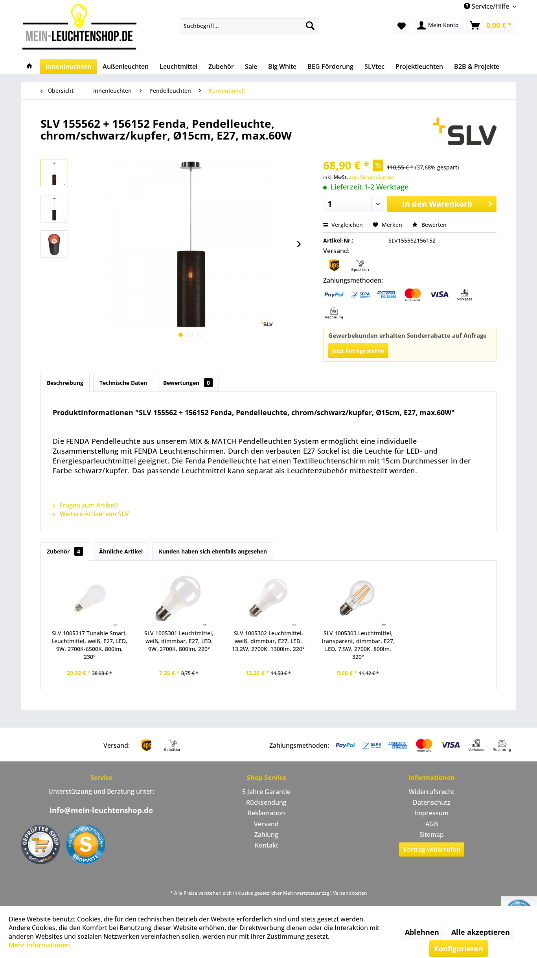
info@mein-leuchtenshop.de (101, 810)
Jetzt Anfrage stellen (358, 350)
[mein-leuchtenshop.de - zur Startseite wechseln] (82, 26)
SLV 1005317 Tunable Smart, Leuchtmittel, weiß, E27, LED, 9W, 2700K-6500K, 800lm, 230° (89, 644)
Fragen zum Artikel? (88, 505)
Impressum (431, 813)
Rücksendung (266, 802)
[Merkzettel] (401, 25)
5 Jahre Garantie (266, 791)
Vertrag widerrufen (431, 849)
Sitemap (431, 834)
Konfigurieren (458, 948)
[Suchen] (310, 25)
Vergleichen (346, 224)
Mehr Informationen (39, 945)
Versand (266, 824)
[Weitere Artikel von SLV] (465, 131)
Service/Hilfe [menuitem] (490, 6)
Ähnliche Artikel (121, 551)
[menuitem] (249, 25)
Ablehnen (422, 932)
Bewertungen (186, 382)
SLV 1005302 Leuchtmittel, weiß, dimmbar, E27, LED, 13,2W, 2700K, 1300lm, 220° (268, 641)
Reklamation (266, 813)
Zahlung (266, 834)
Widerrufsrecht (431, 791)
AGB (431, 824)
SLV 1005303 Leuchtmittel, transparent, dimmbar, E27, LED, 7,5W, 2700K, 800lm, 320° (358, 644)
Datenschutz (432, 802)
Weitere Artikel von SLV (93, 513)
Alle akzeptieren (480, 932)
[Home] (29, 66)
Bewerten (433, 224)
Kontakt (266, 845)
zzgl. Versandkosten (371, 177)
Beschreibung (65, 382)
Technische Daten (123, 382)
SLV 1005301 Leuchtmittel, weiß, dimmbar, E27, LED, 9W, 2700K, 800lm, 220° (178, 641)
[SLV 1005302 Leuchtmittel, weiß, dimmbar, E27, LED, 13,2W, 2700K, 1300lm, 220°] (268, 597)
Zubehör (63, 551)
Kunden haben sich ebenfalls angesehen (213, 551)
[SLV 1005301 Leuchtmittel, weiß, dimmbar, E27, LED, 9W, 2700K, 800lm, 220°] (179, 597)
